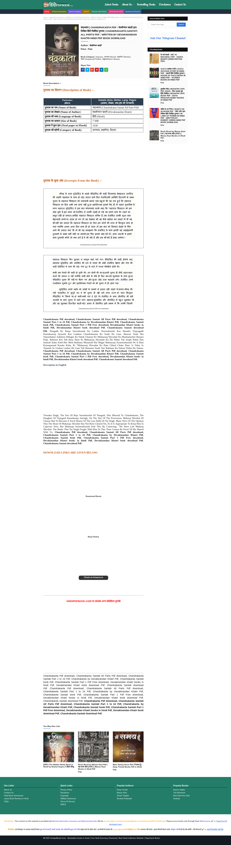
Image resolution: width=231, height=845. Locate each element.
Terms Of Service (67, 801)
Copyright (64, 795)
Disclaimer (165, 4)
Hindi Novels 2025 (116, 12)
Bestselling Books (146, 4)
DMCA (63, 804)
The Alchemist (179, 793)
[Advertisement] (93, 157)
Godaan (176, 798)
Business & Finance (133, 12)
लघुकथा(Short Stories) (56, 17)
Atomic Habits (179, 790)
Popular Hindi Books (99, 12)
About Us (127, 4)
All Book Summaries (59, 12)
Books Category (75, 12)
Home (47, 12)
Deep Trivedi (122, 790)
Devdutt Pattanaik (124, 798)
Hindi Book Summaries (13, 795)
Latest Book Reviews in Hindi (16, 798)
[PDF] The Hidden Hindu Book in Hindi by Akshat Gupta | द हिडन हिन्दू (58, 765)
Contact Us (180, 4)
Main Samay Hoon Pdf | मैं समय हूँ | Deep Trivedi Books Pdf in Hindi (127, 765)
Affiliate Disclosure (68, 798)
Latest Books (111, 4)
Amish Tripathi (123, 795)
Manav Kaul (122, 793)
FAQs (6, 801)
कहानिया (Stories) (123, 57)
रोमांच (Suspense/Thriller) (91, 59)
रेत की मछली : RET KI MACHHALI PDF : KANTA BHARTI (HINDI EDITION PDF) (172, 58)
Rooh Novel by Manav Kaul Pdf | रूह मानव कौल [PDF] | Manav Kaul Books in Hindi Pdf (92, 766)
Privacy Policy (66, 790)
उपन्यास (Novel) (110, 57)
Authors (86, 12)
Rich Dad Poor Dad (181, 795)
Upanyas (99, 57)
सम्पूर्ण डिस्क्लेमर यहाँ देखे (215, 829)
